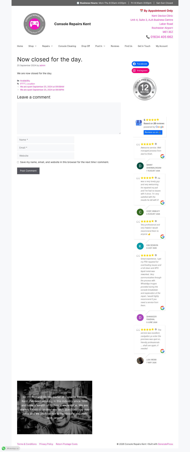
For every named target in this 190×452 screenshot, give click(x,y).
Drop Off (86, 46)
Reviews (115, 46)
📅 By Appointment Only (156, 10)
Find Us (128, 46)
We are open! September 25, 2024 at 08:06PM (42, 89)
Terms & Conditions (27, 444)
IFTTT (23, 84)
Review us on (151, 132)
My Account (161, 46)
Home (20, 46)
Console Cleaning (67, 46)
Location (31, 84)
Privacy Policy (46, 444)
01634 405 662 (162, 37)
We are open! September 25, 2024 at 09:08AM (42, 86)
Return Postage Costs (66, 444)
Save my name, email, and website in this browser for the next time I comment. (64, 162)
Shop (31, 46)
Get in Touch (144, 46)
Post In (98, 46)
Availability (25, 80)
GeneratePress (165, 444)
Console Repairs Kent (72, 24)
